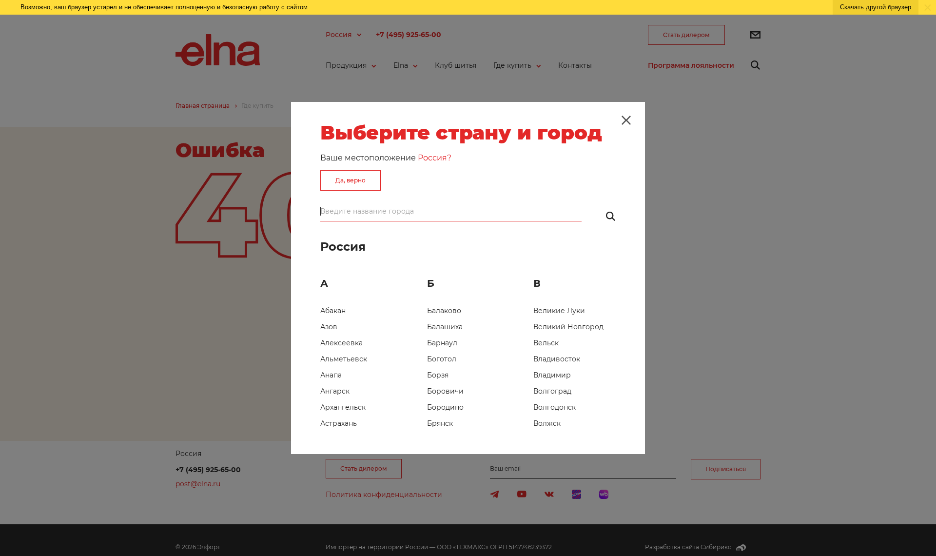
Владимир (552, 375)
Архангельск (343, 407)
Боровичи (445, 391)
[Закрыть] (626, 120)
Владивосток (556, 359)
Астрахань (338, 423)
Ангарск (335, 391)
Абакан (333, 310)
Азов (328, 326)
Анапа (331, 375)
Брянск (440, 423)
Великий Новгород (568, 326)
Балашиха (445, 326)
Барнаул (442, 342)
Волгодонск (554, 407)
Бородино (445, 407)
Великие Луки (559, 310)
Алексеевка (341, 342)
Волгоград (552, 391)
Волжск (547, 423)
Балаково (444, 310)
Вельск (546, 342)
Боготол (441, 359)
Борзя (437, 375)
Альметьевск (343, 359)
